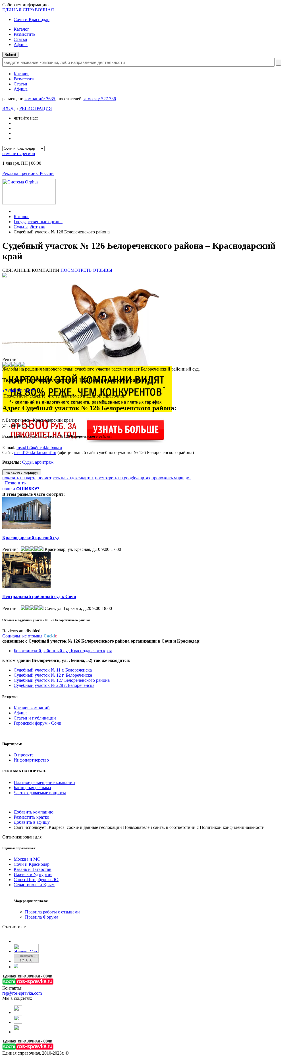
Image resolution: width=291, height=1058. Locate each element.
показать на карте (19, 477)
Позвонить (14, 482)
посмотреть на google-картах (122, 477)
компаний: (39, 98)
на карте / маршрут (22, 472)
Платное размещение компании (44, 782)
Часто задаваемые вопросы (40, 792)
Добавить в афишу (32, 822)
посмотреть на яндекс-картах (66, 477)
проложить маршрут (171, 477)
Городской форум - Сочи (37, 723)
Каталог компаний (32, 707)
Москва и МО (27, 859)
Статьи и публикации (35, 718)
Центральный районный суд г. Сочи (39, 596)
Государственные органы (38, 221)
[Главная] (15, 211)
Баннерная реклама (32, 787)
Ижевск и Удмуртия (33, 874)
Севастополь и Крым (34, 884)
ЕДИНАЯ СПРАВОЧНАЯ (28, 9)
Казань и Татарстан (32, 869)
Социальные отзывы (29, 635)
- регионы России (28, 173)
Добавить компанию (33, 812)
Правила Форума (41, 917)
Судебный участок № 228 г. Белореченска (54, 685)
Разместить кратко (31, 817)
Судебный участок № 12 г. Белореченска (53, 675)
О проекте (24, 754)
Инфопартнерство (31, 760)
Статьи (20, 39)
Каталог (21, 29)
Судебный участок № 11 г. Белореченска (53, 670)
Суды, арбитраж (29, 226)
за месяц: (99, 98)
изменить (18, 153)
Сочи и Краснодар (31, 19)
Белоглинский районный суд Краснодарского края (63, 650)
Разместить (24, 34)
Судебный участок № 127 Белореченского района (62, 680)
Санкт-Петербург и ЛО (36, 879)
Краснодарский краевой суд (30, 537)
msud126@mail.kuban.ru (39, 447)
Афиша (21, 44)
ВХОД (8, 108)
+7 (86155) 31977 (18, 390)
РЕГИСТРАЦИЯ (35, 108)
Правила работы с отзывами (52, 911)
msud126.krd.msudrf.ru (35, 452)
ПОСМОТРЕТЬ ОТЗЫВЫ (86, 270)
